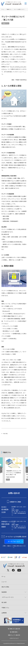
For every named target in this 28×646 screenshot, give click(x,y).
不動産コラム (9, 9)
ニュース (4, 582)
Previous (1, 470)
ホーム (3, 9)
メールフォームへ (14, 541)
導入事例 (4, 602)
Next (27, 470)
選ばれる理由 (5, 587)
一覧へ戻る (5, 433)
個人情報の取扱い (14, 632)
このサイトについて (14, 638)
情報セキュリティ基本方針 (14, 635)
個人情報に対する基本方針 (14, 628)
